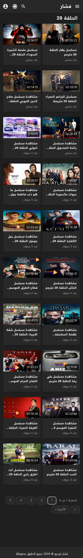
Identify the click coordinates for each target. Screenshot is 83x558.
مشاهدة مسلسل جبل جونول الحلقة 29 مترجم (22, 241)
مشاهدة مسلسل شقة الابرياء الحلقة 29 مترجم (21, 334)
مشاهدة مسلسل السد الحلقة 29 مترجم (62, 472)
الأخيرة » (60, 509)
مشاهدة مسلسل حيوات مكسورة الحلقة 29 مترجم (61, 194)
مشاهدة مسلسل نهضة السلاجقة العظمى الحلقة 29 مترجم (64, 336)
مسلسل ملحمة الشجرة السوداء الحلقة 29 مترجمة (22, 54)
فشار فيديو (61, 554)
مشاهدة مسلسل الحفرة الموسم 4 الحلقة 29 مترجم (65, 428)
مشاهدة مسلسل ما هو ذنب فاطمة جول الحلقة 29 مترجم (23, 194)
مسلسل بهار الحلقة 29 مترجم (63, 52)
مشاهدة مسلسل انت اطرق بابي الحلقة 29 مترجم (22, 474)
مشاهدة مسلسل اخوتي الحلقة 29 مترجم (25, 148)
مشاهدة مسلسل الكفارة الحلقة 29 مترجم (65, 241)
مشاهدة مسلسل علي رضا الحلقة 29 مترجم (62, 379)
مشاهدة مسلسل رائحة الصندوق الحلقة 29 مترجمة (62, 148)
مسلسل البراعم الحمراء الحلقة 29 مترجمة (61, 99)
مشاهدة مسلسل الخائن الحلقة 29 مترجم (61, 285)
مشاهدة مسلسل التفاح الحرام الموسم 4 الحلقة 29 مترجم (23, 381)
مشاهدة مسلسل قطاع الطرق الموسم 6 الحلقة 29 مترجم (22, 288)
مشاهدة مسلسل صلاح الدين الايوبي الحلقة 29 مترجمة (22, 101)
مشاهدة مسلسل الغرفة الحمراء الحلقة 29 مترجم (23, 428)
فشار (66, 6)
